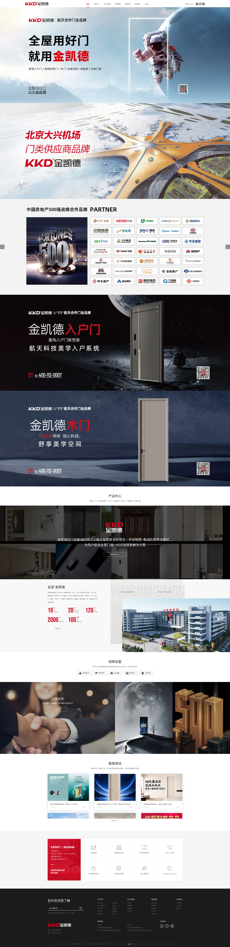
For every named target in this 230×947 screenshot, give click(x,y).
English (147, 4)
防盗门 (63, 913)
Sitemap (114, 944)
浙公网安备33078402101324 (137, 944)
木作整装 (72, 913)
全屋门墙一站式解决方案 (54, 913)
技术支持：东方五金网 (164, 944)
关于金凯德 (107, 4)
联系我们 (138, 4)
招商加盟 (118, 4)
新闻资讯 (128, 4)
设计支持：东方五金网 (151, 944)
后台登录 (173, 944)
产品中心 (96, 4)
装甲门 (67, 913)
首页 (88, 4)
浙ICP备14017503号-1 (122, 944)
